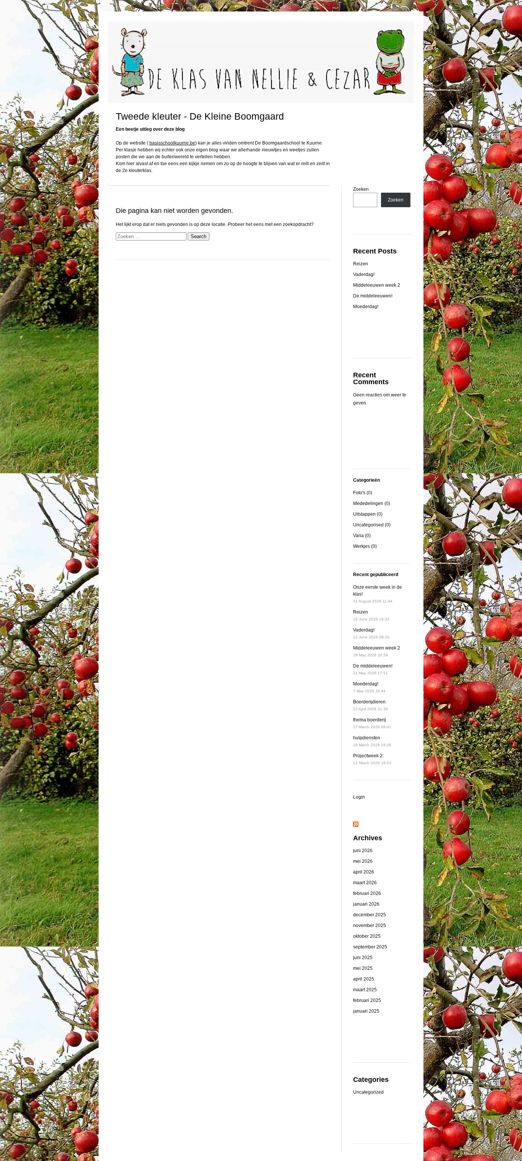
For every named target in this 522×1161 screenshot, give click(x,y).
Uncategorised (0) (372, 525)
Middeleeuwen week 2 (376, 285)
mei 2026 (363, 861)
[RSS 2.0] (355, 825)
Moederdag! (365, 306)
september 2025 (370, 947)
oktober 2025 (367, 936)
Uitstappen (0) (368, 514)
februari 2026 (367, 893)
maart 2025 (365, 989)
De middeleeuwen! (372, 296)
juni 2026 (363, 850)
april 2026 (363, 872)
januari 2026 (366, 904)
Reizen (360, 263)
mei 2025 (363, 968)
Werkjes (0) (365, 546)
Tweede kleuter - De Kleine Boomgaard (200, 116)
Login (359, 797)
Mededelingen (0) (371, 503)
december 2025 (369, 914)
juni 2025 (363, 957)
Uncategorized (368, 1092)
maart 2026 (365, 882)
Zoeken (361, 189)
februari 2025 (367, 1000)
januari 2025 (366, 1011)
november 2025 (369, 925)
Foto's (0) (362, 492)
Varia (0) (362, 535)
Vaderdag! (363, 274)
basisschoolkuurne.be (172, 143)
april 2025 (363, 979)
